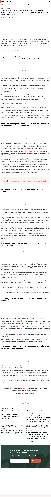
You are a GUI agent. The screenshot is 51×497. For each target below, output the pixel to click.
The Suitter (29, 151)
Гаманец (3, 428)
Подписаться (36, 461)
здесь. (37, 390)
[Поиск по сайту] (46, 1)
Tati (42, 339)
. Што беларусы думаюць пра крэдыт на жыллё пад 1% (12, 432)
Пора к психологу (30, 430)
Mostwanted (35, 151)
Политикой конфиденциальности (32, 464)
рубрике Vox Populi (14, 39)
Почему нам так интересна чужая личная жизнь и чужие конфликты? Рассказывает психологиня (37, 437)
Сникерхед (19, 321)
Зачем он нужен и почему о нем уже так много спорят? (38, 418)
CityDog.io (3, 17)
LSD (41, 151)
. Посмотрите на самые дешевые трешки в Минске (11, 416)
